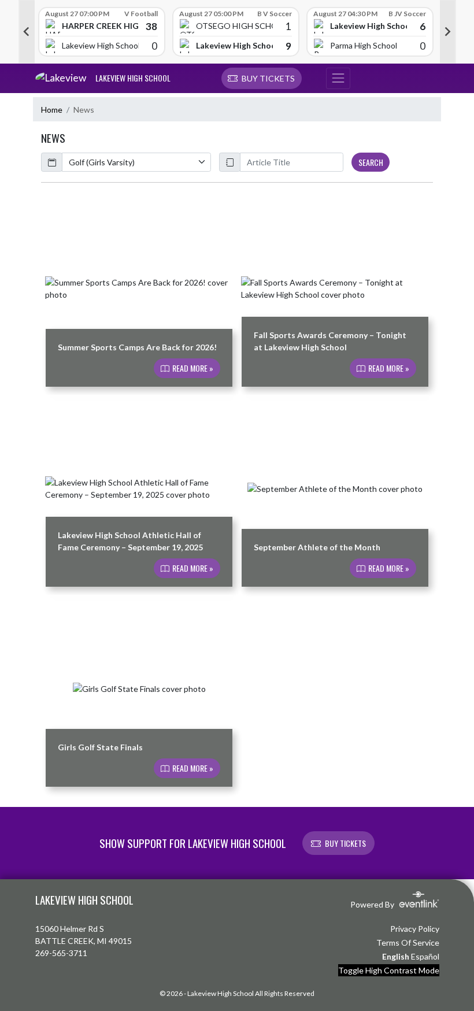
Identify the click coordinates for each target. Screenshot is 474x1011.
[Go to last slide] (26, 32)
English (395, 956)
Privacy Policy (414, 929)
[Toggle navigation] (338, 79)
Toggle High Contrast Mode (388, 970)
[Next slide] (448, 32)
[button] (261, 79)
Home (51, 109)
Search (370, 162)
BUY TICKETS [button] (345, 843)
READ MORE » (192, 368)
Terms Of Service (407, 942)
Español (425, 956)
